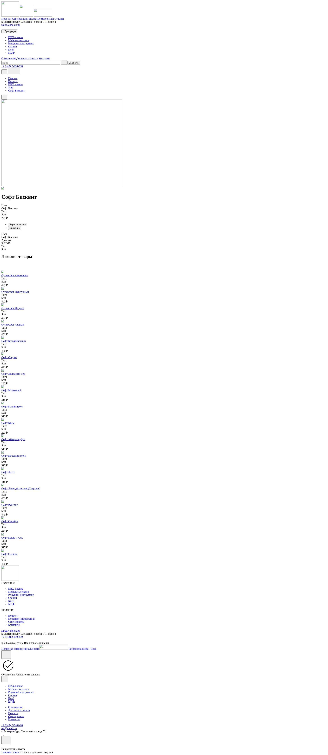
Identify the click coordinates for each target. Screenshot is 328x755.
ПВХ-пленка (15, 37)
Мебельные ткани (18, 40)
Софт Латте (8, 472)
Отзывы (59, 18)
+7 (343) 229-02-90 (12, 725)
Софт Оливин (9, 554)
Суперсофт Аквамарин (14, 275)
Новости (6, 18)
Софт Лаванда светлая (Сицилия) (20, 488)
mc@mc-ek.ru (9, 728)
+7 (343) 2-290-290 (12, 636)
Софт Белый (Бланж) (13, 341)
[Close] (6, 654)
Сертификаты (20, 18)
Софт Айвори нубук (13, 439)
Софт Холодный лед (13, 373)
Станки (12, 46)
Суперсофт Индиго (12, 308)
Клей (11, 49)
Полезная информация (21, 618)
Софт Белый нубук (12, 406)
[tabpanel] (164, 241)
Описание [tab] (15, 228)
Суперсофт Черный (12, 324)
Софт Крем (7, 422)
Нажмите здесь (10, 752)
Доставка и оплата (27, 58)
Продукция (10, 31)
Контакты (44, 58)
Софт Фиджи (9, 357)
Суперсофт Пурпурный (15, 291)
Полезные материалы (41, 18)
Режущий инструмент (21, 43)
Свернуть (74, 63)
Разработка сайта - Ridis (82, 648)
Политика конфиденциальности (20, 648)
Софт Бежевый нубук (13, 455)
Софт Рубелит (9, 504)
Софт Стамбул (9, 521)
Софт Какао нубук (12, 537)
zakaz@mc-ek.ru (10, 24)
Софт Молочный (11, 390)
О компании (8, 58)
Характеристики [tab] (18, 224)
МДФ (11, 52)
